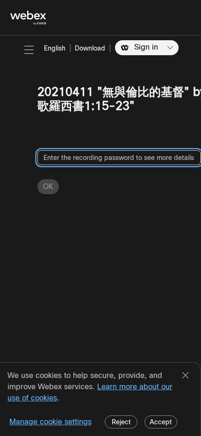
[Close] (185, 376)
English (54, 48)
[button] (29, 49)
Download (90, 48)
